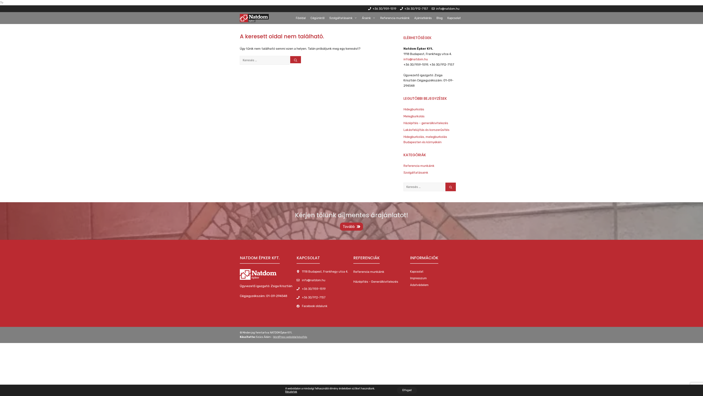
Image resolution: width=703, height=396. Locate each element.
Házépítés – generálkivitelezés (425, 123)
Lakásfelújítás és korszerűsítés (426, 130)
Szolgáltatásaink (340, 18)
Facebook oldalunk (314, 306)
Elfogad (407, 390)
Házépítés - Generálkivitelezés (375, 281)
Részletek (291, 391)
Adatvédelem (419, 285)
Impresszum (418, 278)
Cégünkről (317, 18)
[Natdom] (254, 18)
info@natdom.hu (415, 59)
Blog (439, 18)
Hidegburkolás (413, 109)
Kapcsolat (454, 18)
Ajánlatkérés (423, 18)
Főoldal (301, 18)
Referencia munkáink (395, 18)
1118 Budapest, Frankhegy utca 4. (325, 271)
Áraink (366, 18)
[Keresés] (295, 59)
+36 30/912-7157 (314, 297)
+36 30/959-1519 (314, 289)
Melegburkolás (414, 116)
